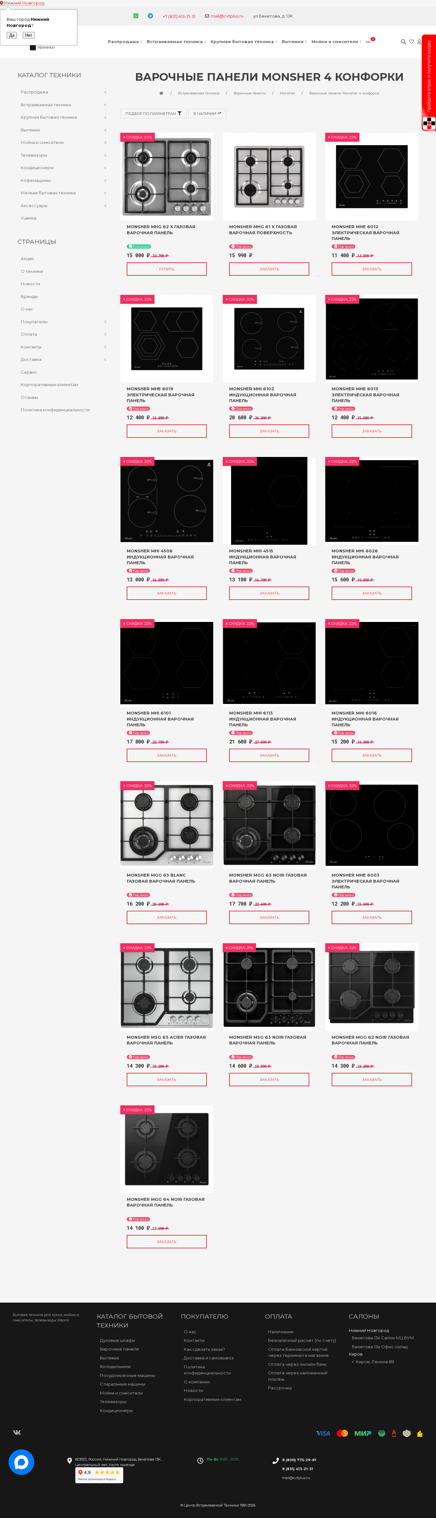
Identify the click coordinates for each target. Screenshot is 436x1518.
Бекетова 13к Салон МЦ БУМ (383, 1337)
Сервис (29, 372)
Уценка (28, 218)
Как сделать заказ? (204, 1349)
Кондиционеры (37, 167)
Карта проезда (122, 1464)
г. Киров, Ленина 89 (373, 1361)
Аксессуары (34, 205)
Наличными (280, 1331)
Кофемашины (35, 180)
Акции (27, 258)
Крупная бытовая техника (242, 41)
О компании (197, 1381)
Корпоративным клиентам (49, 384)
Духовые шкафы (117, 1340)
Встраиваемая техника (175, 41)
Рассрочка (280, 1387)
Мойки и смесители (335, 41)
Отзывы (29, 397)
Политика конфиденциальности (55, 409)
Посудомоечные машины (127, 1375)
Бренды (29, 296)
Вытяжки (293, 41)
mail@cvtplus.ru (227, 16)
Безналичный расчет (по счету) (302, 1340)
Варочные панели (119, 1348)
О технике (32, 271)
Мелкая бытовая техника (48, 192)
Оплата (29, 334)
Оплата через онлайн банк (297, 1364)
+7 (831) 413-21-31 (179, 16)
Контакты (31, 346)
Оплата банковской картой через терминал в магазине (298, 1352)
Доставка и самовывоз (209, 1357)
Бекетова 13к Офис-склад (380, 1346)
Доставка (31, 359)
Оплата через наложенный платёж (297, 1376)
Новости (30, 283)
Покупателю (34, 321)
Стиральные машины (122, 1384)
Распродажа (123, 41)
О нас (27, 308)
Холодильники (115, 1366)
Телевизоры (34, 155)
